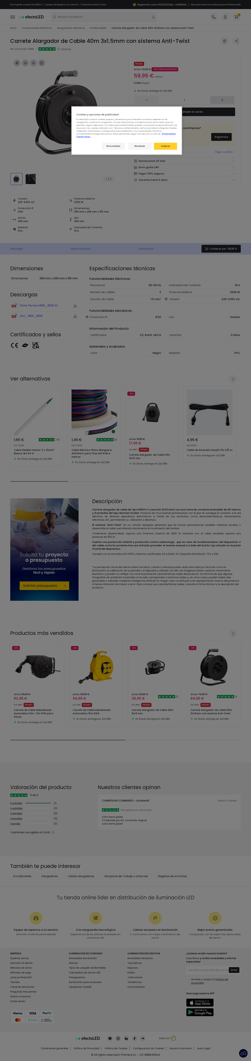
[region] (126, 130)
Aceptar (165, 146)
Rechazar (140, 146)
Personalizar (113, 146)
